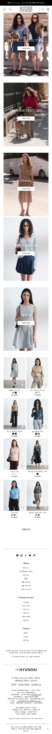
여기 (36, 729)
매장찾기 (26, 633)
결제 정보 (26, 620)
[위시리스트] (42, 9)
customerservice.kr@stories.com (29, 701)
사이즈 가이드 (26, 606)
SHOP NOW (26, 48)
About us (26, 568)
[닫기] (47, 3)
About (26, 563)
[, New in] (26, 319)
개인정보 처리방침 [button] (23, 684)
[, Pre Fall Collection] (26, 44)
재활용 (26, 578)
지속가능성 (26, 575)
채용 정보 (26, 640)
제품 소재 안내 (26, 582)
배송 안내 (26, 613)
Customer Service (26, 597)
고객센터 (26, 636)
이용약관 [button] (13, 684)
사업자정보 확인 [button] (36, 694)
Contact (26, 628)
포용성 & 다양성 (26, 589)
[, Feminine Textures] (26, 114)
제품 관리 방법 (26, 585)
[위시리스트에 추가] (22, 385)
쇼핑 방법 (26, 602)
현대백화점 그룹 (36, 684)
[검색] (10, 9)
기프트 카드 (26, 609)
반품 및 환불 (26, 616)
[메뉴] (4, 9)
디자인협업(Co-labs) (26, 571)
